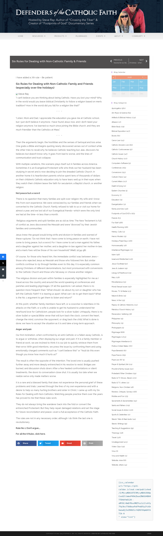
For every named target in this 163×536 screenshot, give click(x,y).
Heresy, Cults (117, 232)
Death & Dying (117, 186)
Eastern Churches (118, 191)
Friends (114, 218)
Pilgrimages (81, 36)
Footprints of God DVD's (121, 213)
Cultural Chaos (117, 177)
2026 (130, 77)
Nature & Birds (117, 296)
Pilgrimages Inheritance (121, 341)
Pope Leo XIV (117, 360)
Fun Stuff (115, 223)
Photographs (117, 328)
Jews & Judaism (118, 268)
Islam (114, 255)
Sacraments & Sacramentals (122, 401)
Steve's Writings (118, 424)
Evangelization (117, 204)
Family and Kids (118, 209)
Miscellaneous (117, 282)
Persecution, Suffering (120, 314)
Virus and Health (118, 456)
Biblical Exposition (119, 131)
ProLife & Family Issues (120, 369)
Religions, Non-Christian (121, 387)
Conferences (117, 168)
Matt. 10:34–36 (78, 250)
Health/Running (118, 227)
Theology (115, 433)
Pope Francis (117, 355)
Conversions (116, 172)
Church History (117, 159)
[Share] (3, 257)
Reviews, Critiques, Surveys (122, 392)
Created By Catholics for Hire (103, 533)
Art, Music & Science (119, 113)
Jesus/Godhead (118, 264)
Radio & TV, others (119, 383)
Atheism (115, 122)
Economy (115, 195)
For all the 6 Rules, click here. (31, 434)
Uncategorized (117, 442)
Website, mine (117, 460)
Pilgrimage (116, 332)
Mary (114, 277)
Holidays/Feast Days (120, 241)
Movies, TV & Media (119, 291)
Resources (37, 36)
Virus (114, 451)
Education (115, 200)
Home (20, 36)
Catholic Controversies (120, 149)
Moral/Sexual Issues (119, 287)
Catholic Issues (117, 154)
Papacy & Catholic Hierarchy (123, 305)
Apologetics (116, 108)
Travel (114, 437)
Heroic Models (117, 236)
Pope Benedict (117, 351)
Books (114, 136)
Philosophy (116, 323)
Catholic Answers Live (120, 145)
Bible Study (116, 127)
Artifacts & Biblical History (121, 117)
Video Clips (116, 447)
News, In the (116, 300)
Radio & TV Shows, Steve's (122, 378)
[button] (26, 443)
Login (149, 533)
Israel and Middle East (120, 259)
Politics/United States (120, 346)
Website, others (118, 465)
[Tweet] (3, 263)
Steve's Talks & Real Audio (122, 419)
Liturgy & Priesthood (120, 273)
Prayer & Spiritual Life (120, 364)
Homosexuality (117, 245)
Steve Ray (23, 94)
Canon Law (116, 140)
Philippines (116, 319)
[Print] (3, 275)
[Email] (3, 269)
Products (59, 36)
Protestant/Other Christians (122, 373)
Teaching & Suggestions (121, 428)
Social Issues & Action (120, 410)
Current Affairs (117, 181)
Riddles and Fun (118, 396)
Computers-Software (120, 163)
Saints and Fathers (118, 405)
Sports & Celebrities (119, 415)
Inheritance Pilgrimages (121, 250)
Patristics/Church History (121, 309)
